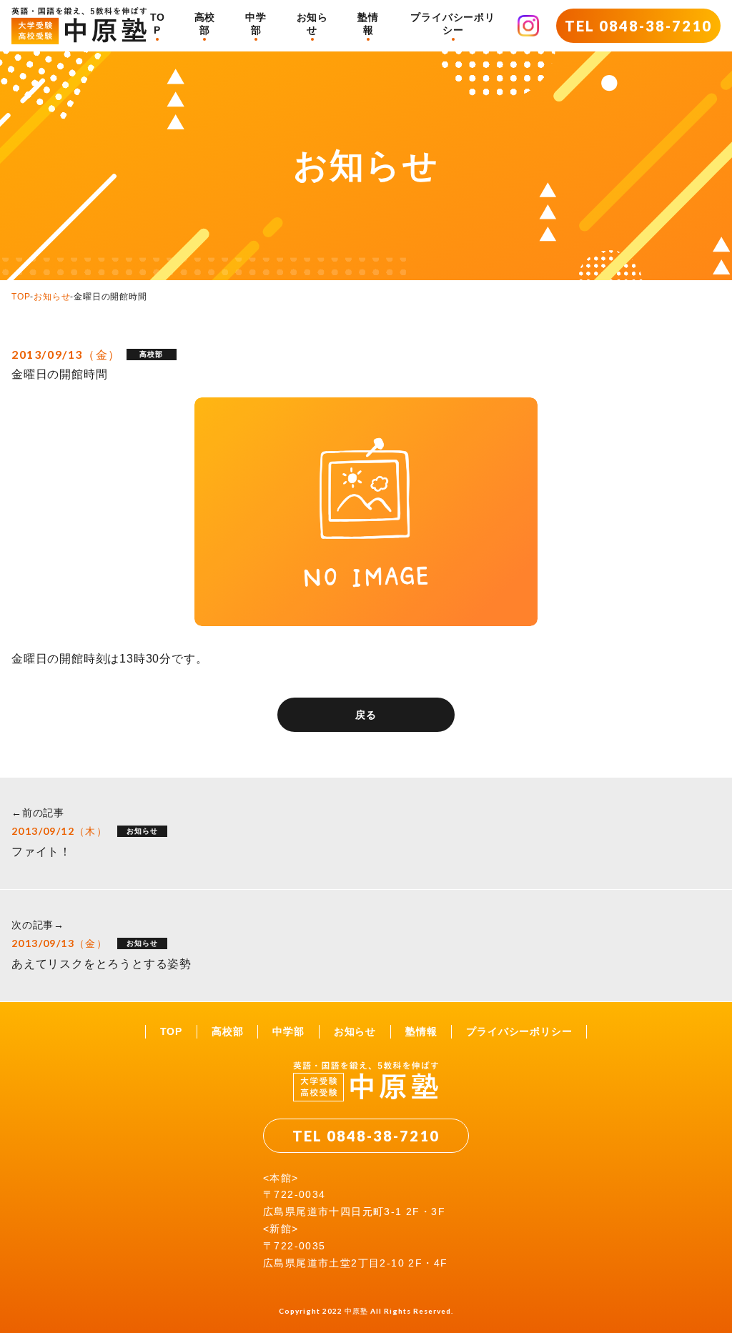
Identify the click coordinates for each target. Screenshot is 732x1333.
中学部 (256, 23)
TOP (158, 23)
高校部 (205, 23)
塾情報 (368, 23)
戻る (366, 714)
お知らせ (312, 23)
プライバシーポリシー (452, 23)
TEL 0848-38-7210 (638, 25)
